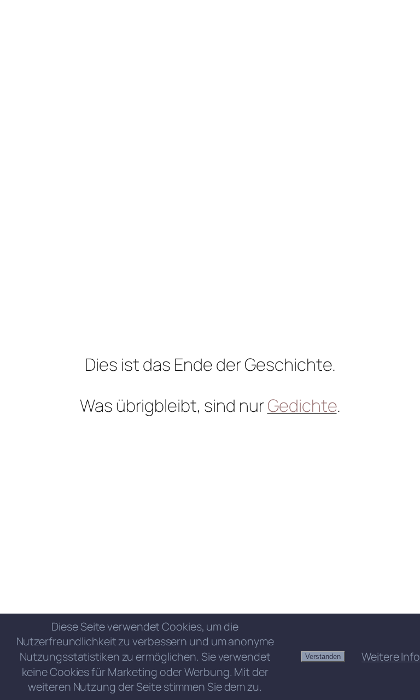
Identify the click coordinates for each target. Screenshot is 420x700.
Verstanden (323, 656)
